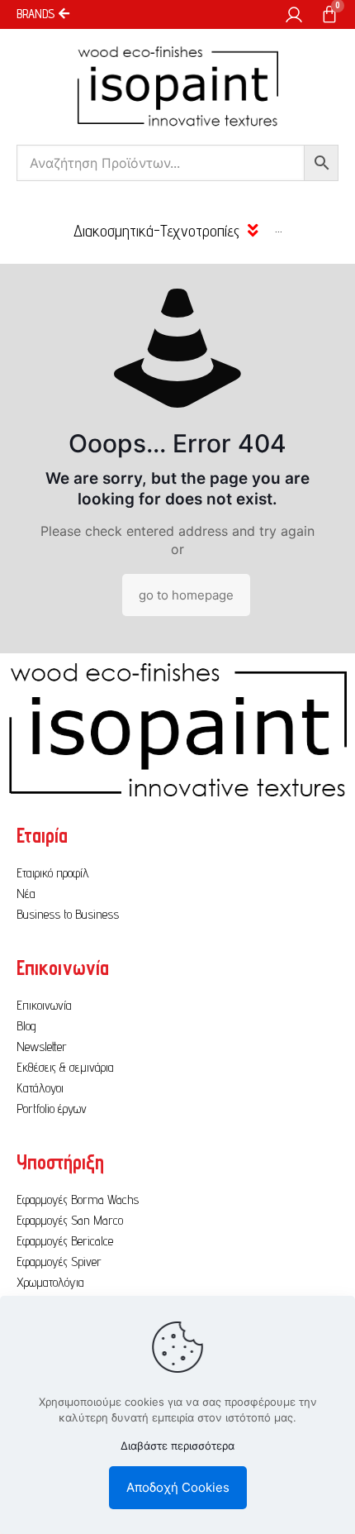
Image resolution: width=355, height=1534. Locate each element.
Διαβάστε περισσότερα (177, 1445)
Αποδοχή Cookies (178, 1487)
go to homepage (186, 595)
